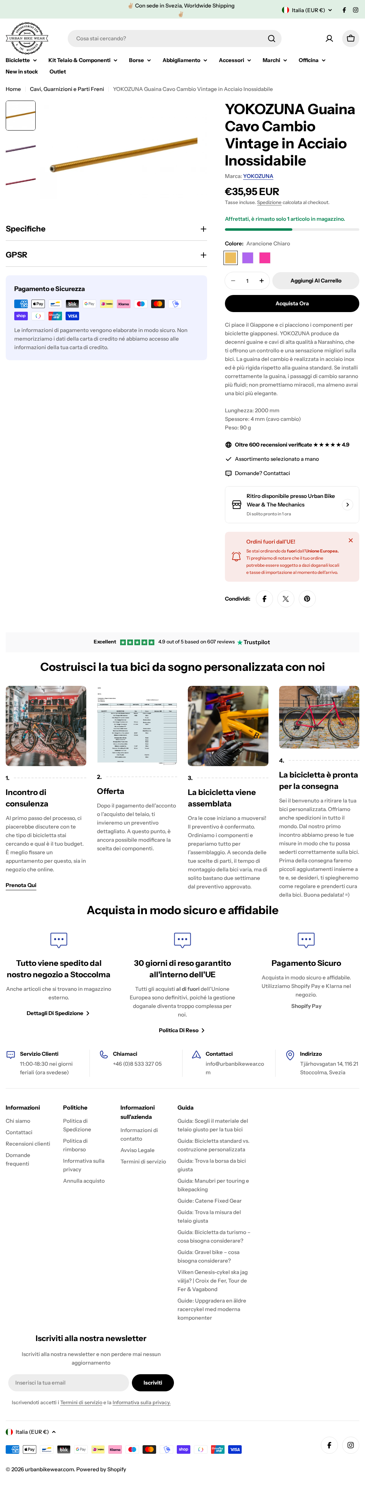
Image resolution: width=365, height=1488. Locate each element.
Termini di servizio (81, 1402)
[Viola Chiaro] (247, 258)
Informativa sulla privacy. (142, 1402)
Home (13, 89)
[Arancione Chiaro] (230, 258)
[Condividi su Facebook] (264, 598)
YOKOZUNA (258, 176)
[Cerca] (271, 38)
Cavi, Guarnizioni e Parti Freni (67, 89)
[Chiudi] (351, 540)
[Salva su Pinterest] (307, 598)
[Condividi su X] (285, 598)
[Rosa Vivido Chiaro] (265, 258)
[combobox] (175, 38)
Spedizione (269, 202)
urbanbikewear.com (49, 1469)
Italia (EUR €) (308, 10)
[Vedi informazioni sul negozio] (347, 504)
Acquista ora (292, 303)
